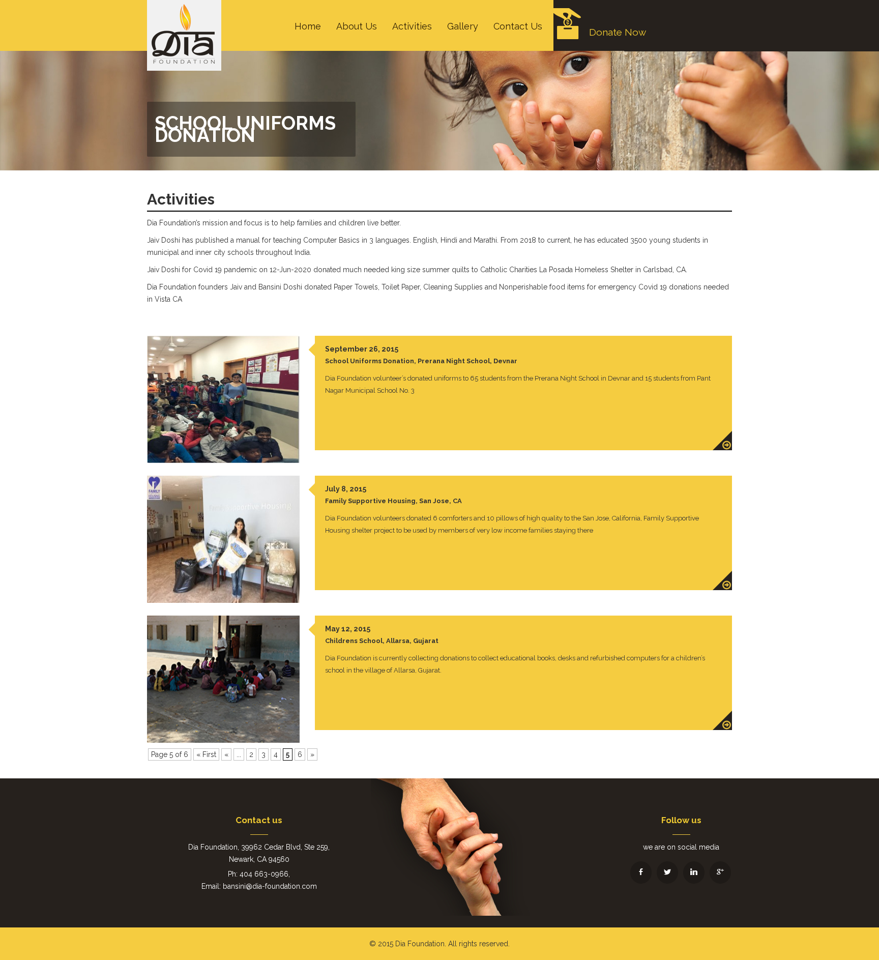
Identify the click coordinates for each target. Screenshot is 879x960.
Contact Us (517, 26)
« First (206, 754)
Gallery (462, 26)
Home (308, 26)
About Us (356, 26)
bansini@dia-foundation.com (270, 886)
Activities (412, 26)
